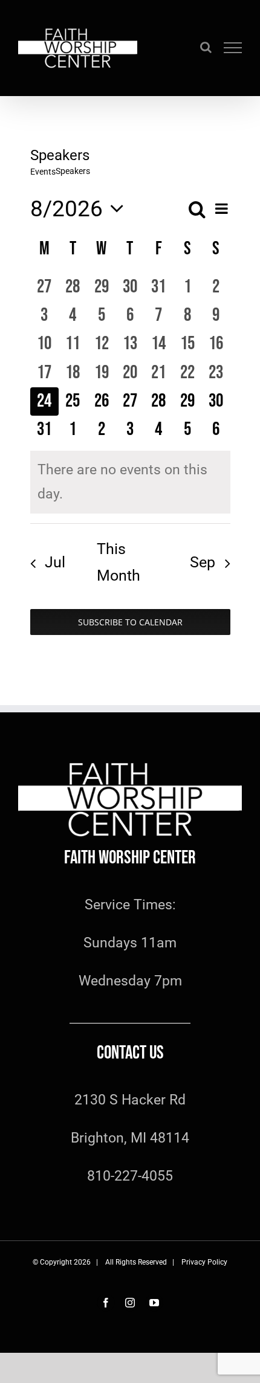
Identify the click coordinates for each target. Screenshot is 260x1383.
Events (43, 171)
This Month (118, 562)
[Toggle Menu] (233, 47)
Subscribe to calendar (130, 622)
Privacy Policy (204, 1262)
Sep (202, 562)
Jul (55, 562)
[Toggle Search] (206, 47)
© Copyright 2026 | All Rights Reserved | (107, 1262)
